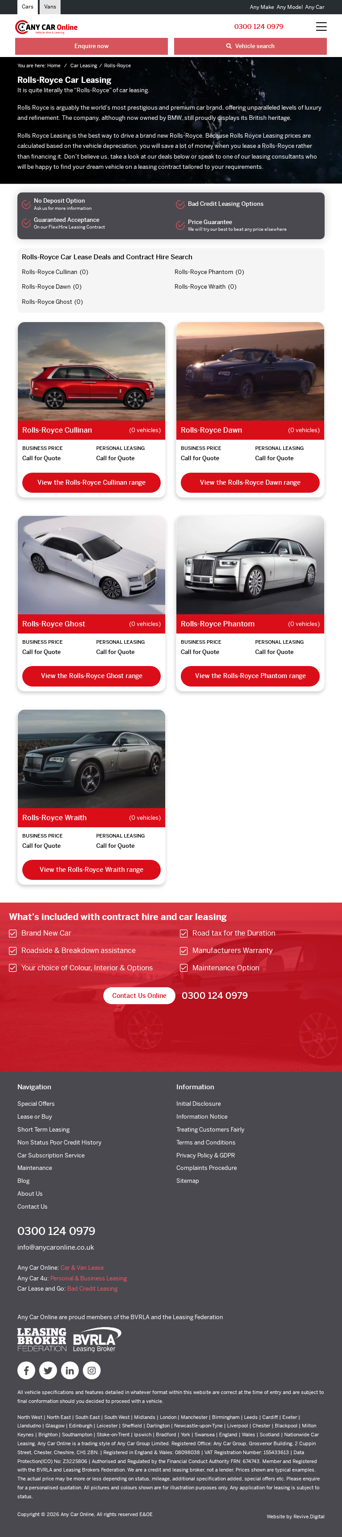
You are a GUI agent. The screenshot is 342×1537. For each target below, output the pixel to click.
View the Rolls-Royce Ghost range (91, 676)
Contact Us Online (139, 996)
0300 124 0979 (259, 26)
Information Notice (202, 1116)
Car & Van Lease (82, 1267)
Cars (27, 6)
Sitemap (187, 1181)
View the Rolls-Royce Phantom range (250, 676)
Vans (50, 6)
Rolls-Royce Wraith (200, 286)
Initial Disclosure (198, 1104)
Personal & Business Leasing (88, 1278)
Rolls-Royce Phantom (204, 272)
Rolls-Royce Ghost (47, 302)
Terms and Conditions (206, 1142)
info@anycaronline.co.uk (55, 1247)
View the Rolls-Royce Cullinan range (91, 482)
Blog (23, 1181)
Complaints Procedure (206, 1168)
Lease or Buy (34, 1116)
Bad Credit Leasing (92, 1288)
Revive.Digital (309, 1516)
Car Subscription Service (51, 1155)
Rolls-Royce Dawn (46, 286)
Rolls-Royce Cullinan (49, 272)
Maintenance (34, 1168)
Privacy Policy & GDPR (205, 1155)
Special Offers (36, 1104)
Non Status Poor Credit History (59, 1142)
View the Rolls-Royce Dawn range (250, 482)
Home (54, 65)
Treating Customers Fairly (210, 1129)
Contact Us (32, 1206)
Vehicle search (254, 46)
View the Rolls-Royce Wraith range (91, 870)
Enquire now (91, 46)
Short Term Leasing (43, 1129)
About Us (30, 1194)
